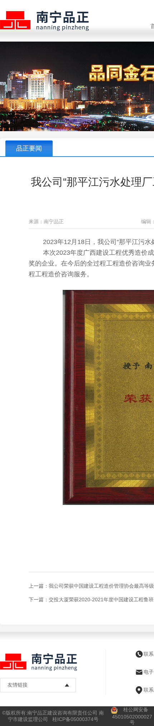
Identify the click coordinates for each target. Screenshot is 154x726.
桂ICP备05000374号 (75, 719)
